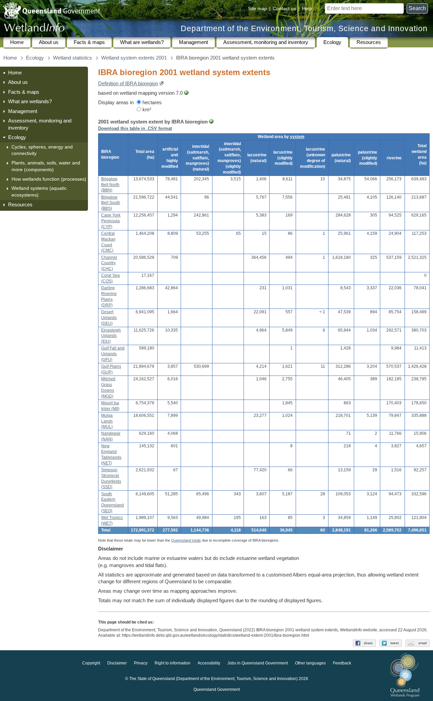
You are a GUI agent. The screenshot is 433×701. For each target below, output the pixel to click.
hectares (151, 102)
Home (17, 42)
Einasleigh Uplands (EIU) (111, 336)
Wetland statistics (72, 58)
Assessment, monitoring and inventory (265, 42)
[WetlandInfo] (34, 29)
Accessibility (209, 663)
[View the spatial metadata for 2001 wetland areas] (186, 93)
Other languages (310, 663)
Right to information (172, 663)
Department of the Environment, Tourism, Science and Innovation (304, 28)
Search (417, 8)
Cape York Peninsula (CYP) (110, 221)
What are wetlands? (142, 42)
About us (49, 42)
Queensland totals (186, 540)
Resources (369, 42)
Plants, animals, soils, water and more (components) (46, 166)
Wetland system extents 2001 (134, 58)
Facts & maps (89, 42)
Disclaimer (117, 663)
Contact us (284, 8)
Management (193, 42)
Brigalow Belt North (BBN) (110, 185)
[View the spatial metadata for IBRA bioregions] (211, 122)
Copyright (91, 663)
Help (307, 8)
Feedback (342, 663)
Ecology (332, 42)
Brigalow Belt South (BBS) (110, 203)
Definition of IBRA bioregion (128, 83)
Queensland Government (216, 689)
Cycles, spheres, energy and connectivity (42, 150)
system (297, 136)
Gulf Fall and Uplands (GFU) (112, 354)
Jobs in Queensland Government (257, 663)
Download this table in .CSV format (135, 128)
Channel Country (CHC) (109, 263)
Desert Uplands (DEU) (109, 318)
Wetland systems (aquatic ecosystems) (39, 191)
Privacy (140, 663)
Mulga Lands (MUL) (107, 421)
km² (146, 109)
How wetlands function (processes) (49, 179)
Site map (257, 8)
